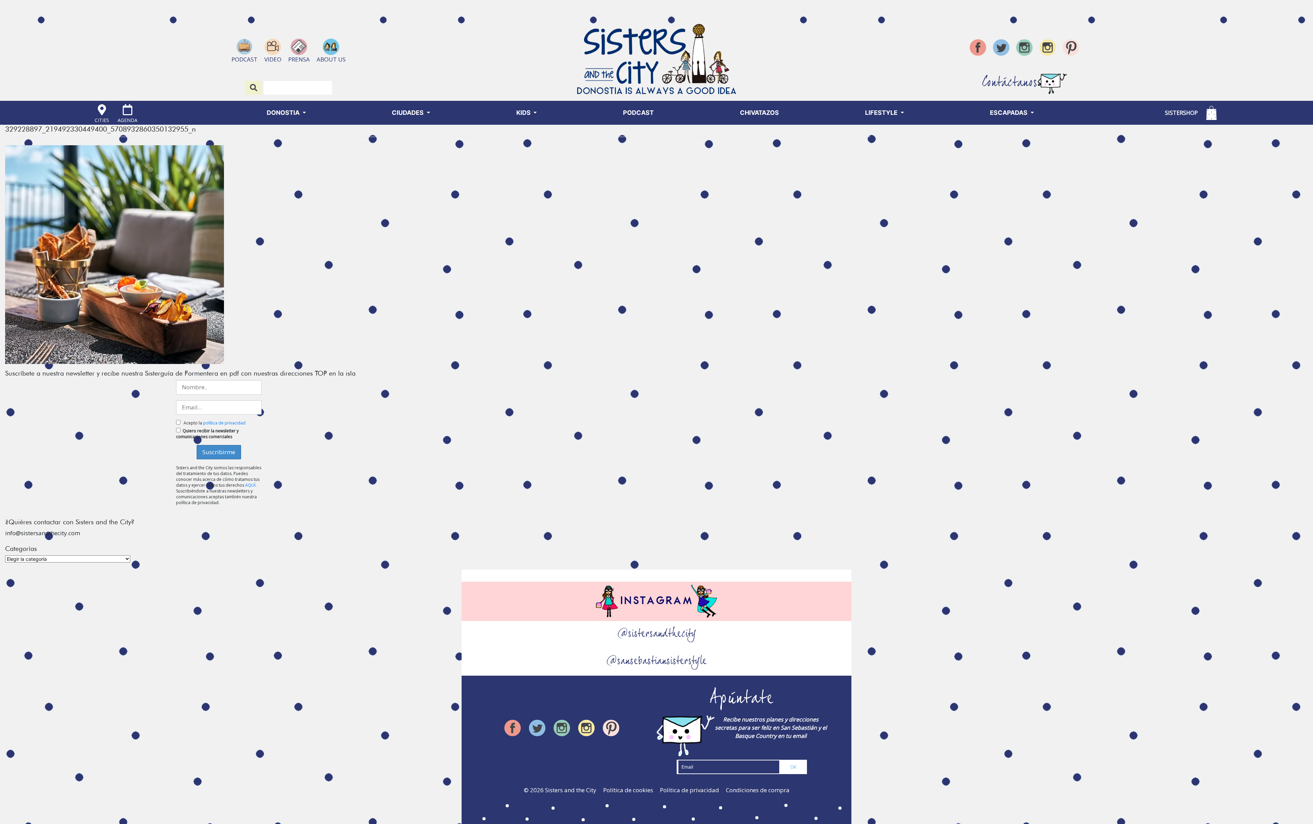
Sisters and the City (570, 790)
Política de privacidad (689, 790)
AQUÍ (250, 485)
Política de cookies (628, 790)
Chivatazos (759, 112)
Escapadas (1009, 112)
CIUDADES (408, 112)
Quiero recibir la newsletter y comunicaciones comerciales (207, 434)
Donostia (284, 112)
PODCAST (638, 112)
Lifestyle (882, 112)
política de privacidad (224, 423)
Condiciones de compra (758, 790)
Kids (524, 112)
